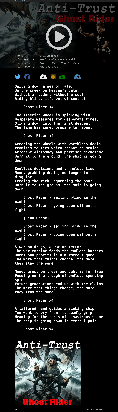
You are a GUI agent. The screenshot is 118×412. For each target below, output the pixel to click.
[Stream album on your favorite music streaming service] (77, 77)
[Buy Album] (64, 77)
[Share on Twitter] (18, 77)
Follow (24, 0)
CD (16, 0)
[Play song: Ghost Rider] (59, 39)
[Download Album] (53, 77)
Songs (2, 0)
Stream (12, 0)
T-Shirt (20, 0)
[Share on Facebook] (27, 77)
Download (8, 0)
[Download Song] (40, 77)
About (28, 0)
